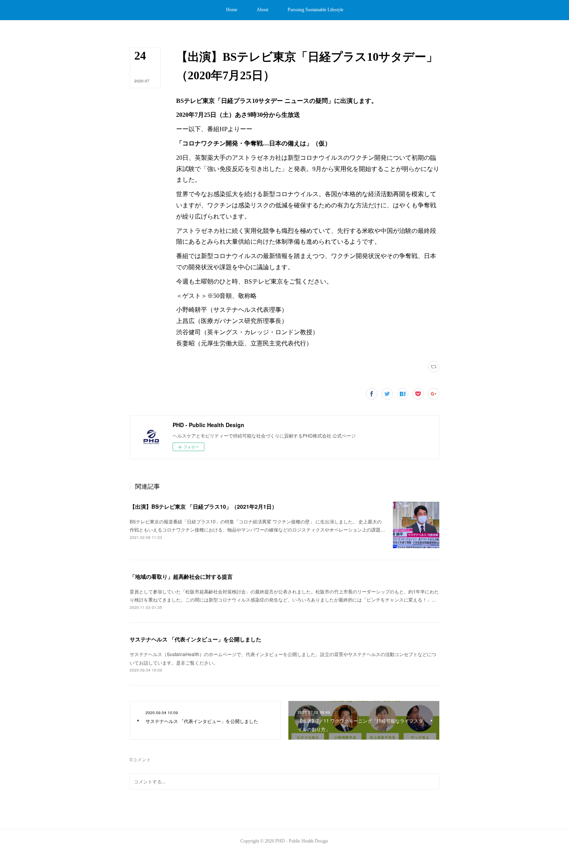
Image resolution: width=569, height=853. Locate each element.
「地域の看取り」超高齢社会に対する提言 (181, 576)
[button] (231, 10)
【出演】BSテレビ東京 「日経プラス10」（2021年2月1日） (203, 506)
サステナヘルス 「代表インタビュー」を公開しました (195, 639)
